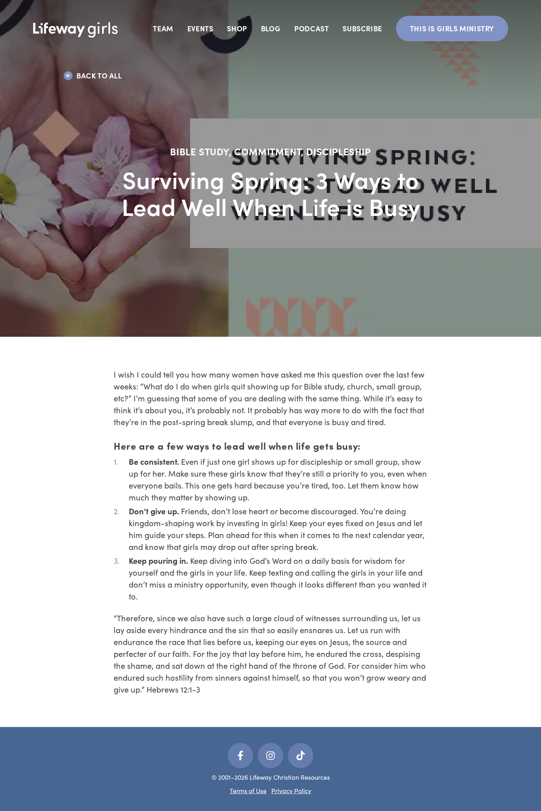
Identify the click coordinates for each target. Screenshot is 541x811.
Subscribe (362, 28)
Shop (237, 28)
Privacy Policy (291, 790)
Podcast (311, 28)
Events (200, 28)
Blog (270, 28)
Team (163, 28)
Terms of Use (248, 790)
